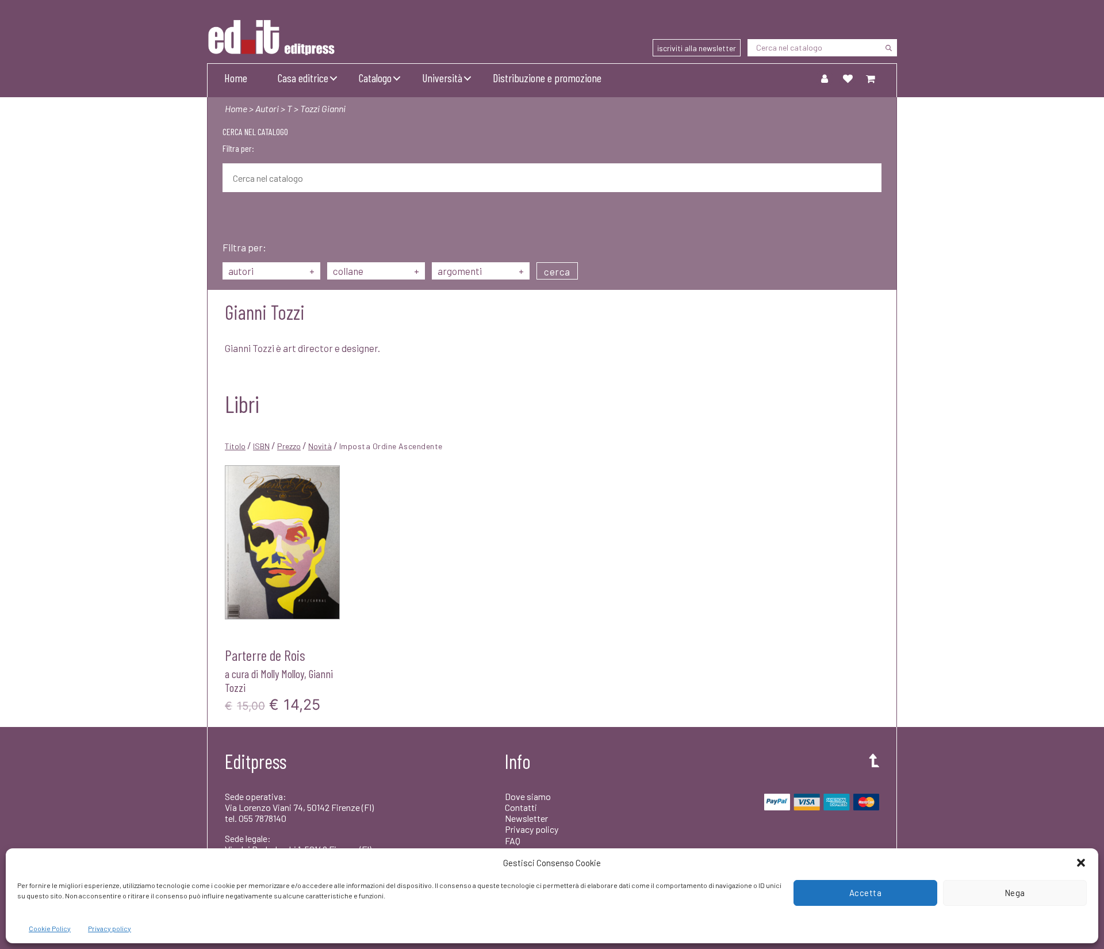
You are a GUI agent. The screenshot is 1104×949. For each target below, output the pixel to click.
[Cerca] (888, 47)
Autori (267, 108)
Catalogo (375, 78)
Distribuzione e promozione (547, 78)
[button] (1081, 862)
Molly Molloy (282, 673)
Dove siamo (528, 796)
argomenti (481, 271)
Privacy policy (109, 928)
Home (235, 78)
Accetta (865, 892)
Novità (320, 446)
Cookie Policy (50, 928)
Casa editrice (303, 78)
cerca (557, 271)
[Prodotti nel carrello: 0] (870, 78)
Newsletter (526, 818)
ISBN (261, 446)
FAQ (512, 840)
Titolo (235, 446)
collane (376, 271)
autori (271, 271)
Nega (1015, 892)
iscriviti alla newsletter (696, 48)
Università (442, 78)
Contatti (521, 807)
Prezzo (289, 446)
